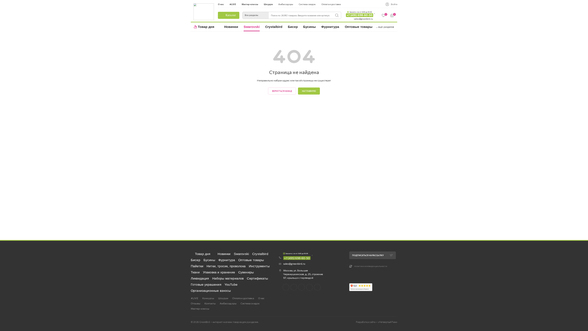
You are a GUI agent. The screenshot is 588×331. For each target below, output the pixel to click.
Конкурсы (208, 298)
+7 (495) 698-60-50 (359, 15)
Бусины (209, 260)
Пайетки (197, 266)
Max (293, 287)
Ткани (195, 272)
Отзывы (195, 303)
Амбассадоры (228, 303)
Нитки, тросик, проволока (226, 266)
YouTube (230, 284)
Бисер (195, 260)
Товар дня (202, 254)
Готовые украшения (206, 284)
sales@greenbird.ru (363, 18)
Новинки (224, 254)
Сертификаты (257, 278)
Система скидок (250, 303)
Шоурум (223, 298)
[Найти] (337, 15)
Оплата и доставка (243, 298)
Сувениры (246, 272)
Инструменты (259, 266)
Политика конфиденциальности (370, 266)
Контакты (210, 303)
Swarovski (241, 254)
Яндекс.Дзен (317, 287)
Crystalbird (260, 254)
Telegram (301, 287)
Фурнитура (226, 260)
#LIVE (194, 298)
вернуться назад (282, 91)
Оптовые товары (251, 260)
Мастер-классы (200, 308)
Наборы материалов (228, 278)
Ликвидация (200, 278)
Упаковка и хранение (219, 272)
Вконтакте (286, 287)
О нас (261, 298)
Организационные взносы (211, 290)
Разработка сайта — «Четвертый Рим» (376, 322)
